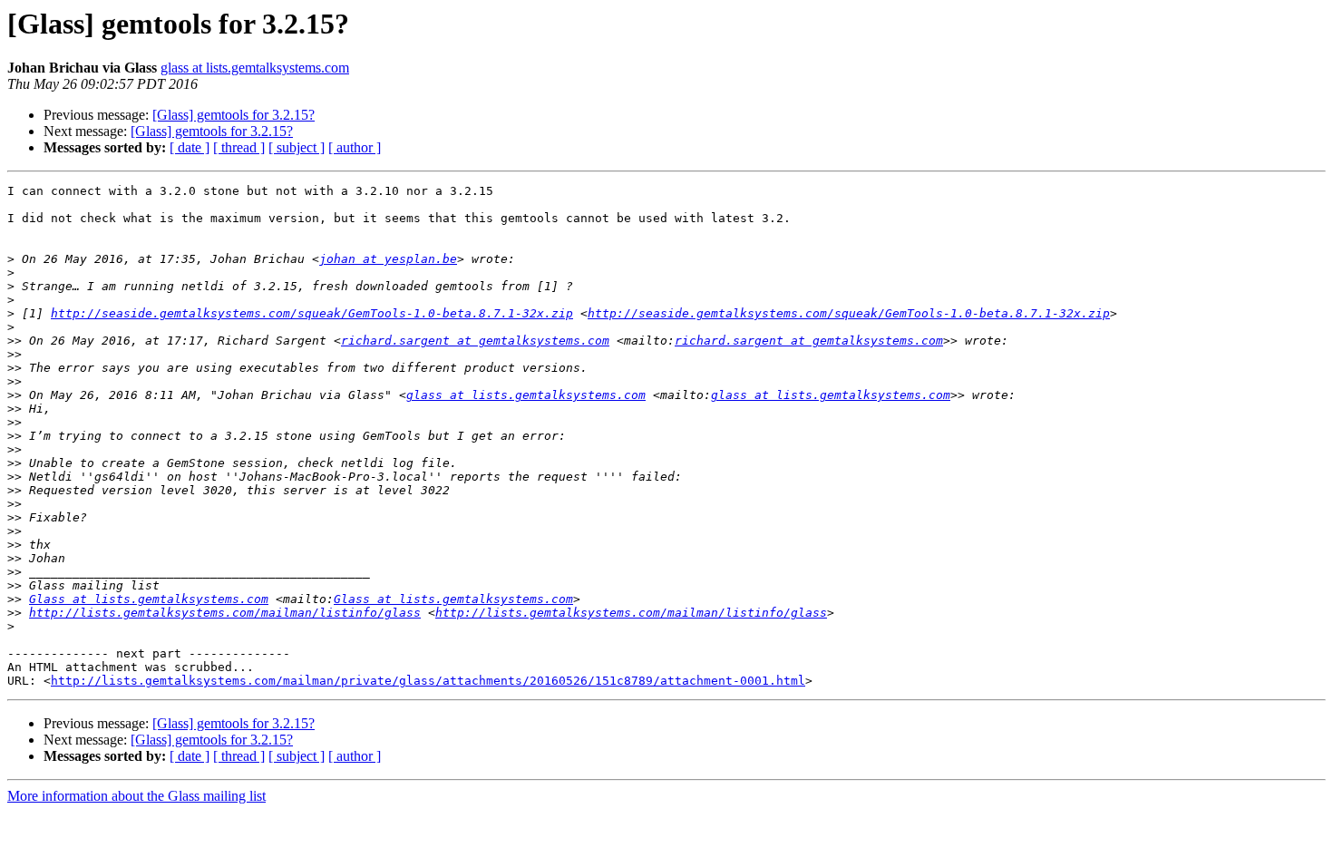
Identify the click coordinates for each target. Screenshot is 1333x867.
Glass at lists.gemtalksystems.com (148, 599)
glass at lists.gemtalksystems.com (255, 67)
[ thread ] (239, 147)
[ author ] (354, 147)
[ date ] (189, 147)
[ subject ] (296, 147)
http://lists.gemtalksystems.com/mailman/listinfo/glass (225, 612)
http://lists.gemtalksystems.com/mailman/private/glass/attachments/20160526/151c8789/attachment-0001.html (428, 680)
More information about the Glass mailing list (136, 796)
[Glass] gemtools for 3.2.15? (233, 114)
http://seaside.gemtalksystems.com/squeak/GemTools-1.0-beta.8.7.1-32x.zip (312, 313)
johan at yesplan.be (388, 259)
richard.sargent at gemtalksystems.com (475, 340)
